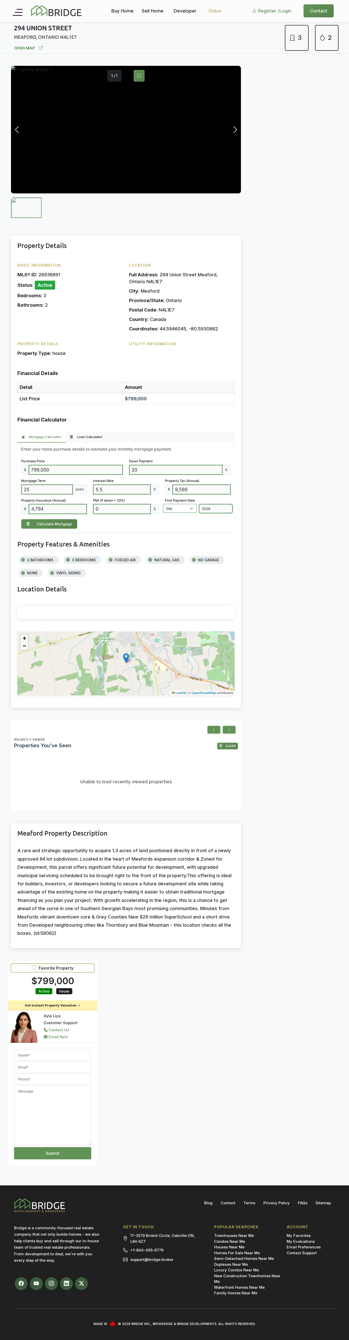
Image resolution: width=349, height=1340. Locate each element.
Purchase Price (33, 461)
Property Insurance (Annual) (43, 500)
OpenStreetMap (204, 693)
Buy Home (122, 10)
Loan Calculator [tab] (89, 437)
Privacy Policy (276, 1202)
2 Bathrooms (39, 560)
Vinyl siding (68, 573)
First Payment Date (180, 500)
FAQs (302, 1202)
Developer (185, 10)
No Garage (208, 560)
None (32, 573)
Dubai (215, 10)
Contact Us (58, 1029)
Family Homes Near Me (235, 1293)
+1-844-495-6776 (147, 1250)
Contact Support (302, 1252)
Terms (249, 1202)
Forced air (125, 560)
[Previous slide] (213, 730)
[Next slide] (229, 730)
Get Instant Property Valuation (51, 1005)
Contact (318, 10)
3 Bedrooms (83, 560)
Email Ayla (58, 1036)
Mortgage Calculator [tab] (45, 437)
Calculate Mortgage (54, 524)
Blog (208, 1202)
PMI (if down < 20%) (109, 500)
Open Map (24, 48)
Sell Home (153, 10)
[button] (126, 658)
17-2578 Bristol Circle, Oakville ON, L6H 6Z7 (162, 1238)
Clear (230, 746)
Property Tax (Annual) (182, 481)
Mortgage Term (33, 481)
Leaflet (180, 693)
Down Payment (141, 461)
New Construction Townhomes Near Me (247, 1278)
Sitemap (323, 1202)
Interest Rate (103, 481)
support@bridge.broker (151, 1259)
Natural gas (166, 560)
